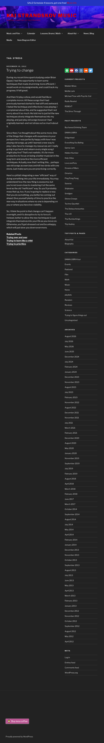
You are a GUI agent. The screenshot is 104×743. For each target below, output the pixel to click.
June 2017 (69, 499)
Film (66, 274)
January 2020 (71, 453)
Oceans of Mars (72, 168)
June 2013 (69, 580)
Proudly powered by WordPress (19, 736)
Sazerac (68, 183)
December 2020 (72, 438)
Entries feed (70, 662)
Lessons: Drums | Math (50, 33)
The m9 (68, 214)
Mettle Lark (70, 91)
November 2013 (72, 555)
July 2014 (69, 524)
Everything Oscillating (74, 142)
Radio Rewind (71, 101)
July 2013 (69, 575)
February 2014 (71, 540)
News (67, 290)
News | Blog (89, 33)
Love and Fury (71, 163)
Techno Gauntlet (72, 204)
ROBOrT (68, 106)
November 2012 (72, 616)
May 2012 (69, 636)
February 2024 (71, 367)
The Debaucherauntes (74, 209)
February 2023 (71, 397)
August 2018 (70, 479)
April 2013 (69, 590)
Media (9, 40)
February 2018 (71, 494)
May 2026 (69, 346)
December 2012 (72, 611)
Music (67, 285)
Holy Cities (69, 158)
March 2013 (70, 595)
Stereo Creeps (71, 198)
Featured (68, 269)
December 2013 (72, 550)
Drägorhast (69, 137)
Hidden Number (71, 153)
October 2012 (71, 621)
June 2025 (69, 351)
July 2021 (69, 423)
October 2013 (71, 560)
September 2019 (72, 463)
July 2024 (69, 362)
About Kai (72, 33)
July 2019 (69, 468)
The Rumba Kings (72, 219)
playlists (68, 295)
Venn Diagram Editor (26, 40)
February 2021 (71, 433)
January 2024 (71, 372)
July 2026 (69, 341)
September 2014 (72, 514)
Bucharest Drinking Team (76, 127)
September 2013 (72, 565)
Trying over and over (16, 237)
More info (72, 3)
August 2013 (70, 570)
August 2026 (70, 336)
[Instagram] (81, 70)
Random (68, 300)
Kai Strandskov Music (41, 15)
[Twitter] (90, 70)
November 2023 (72, 382)
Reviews (68, 305)
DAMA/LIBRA (71, 132)
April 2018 (69, 484)
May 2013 (69, 585)
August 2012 (70, 631)
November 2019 (72, 458)
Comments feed (72, 667)
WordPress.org (71, 672)
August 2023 (70, 387)
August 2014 (70, 519)
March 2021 (70, 428)
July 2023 (69, 392)
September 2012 (72, 626)
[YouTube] (71, 70)
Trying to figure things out (76, 315)
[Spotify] (67, 70)
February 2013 (71, 601)
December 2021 (72, 412)
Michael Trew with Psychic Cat (78, 96)
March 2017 (70, 504)
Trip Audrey (70, 224)
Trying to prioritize (16, 244)
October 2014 (71, 509)
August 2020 (70, 443)
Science (68, 310)
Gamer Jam (70, 148)
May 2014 (69, 529)
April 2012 (69, 641)
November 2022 (72, 402)
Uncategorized (71, 320)
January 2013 (71, 606)
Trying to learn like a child (19, 240)
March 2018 (70, 489)
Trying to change (19, 70)
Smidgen (68, 193)
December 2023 (72, 377)
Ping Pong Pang (72, 178)
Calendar (31, 33)
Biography (69, 243)
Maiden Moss (70, 86)
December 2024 (72, 357)
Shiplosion (69, 188)
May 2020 (69, 448)
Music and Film (13, 33)
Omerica (68, 173)
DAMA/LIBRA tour (73, 259)
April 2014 (69, 534)
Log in (67, 657)
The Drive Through (73, 111)
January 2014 (71, 545)
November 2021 (72, 417)
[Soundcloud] (86, 70)
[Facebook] (76, 70)
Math (67, 279)
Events (68, 264)
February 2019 (71, 473)
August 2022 (70, 407)
